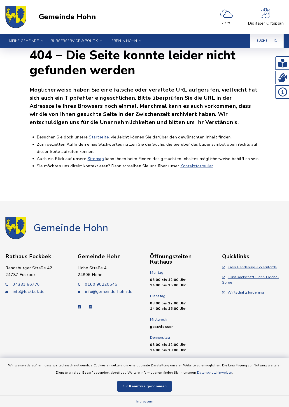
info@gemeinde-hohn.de (109, 291)
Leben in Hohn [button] (123, 40)
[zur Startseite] (15, 17)
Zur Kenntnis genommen (144, 386)
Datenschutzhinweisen (214, 372)
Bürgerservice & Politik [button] (74, 40)
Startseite (99, 137)
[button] (282, 63)
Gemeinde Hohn (67, 17)
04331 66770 (26, 284)
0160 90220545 (101, 284)
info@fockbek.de (29, 291)
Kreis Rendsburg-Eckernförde (252, 267)
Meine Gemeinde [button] (24, 40)
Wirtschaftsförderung (246, 292)
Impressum (144, 401)
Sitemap (96, 158)
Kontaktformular (196, 166)
